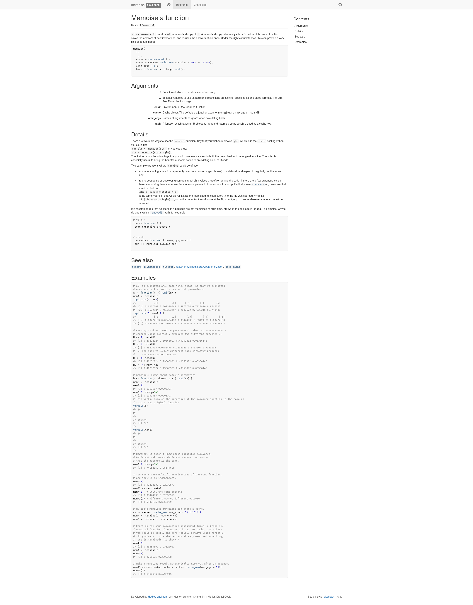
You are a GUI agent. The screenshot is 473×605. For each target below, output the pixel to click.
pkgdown (329, 596)
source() (258, 184)
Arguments (301, 25)
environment (156, 59)
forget (136, 266)
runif (165, 292)
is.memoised (152, 266)
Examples (301, 42)
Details (299, 31)
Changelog (200, 4)
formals (138, 405)
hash (178, 69)
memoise (138, 4)
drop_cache (232, 266)
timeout (168, 266)
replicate (140, 299)
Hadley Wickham (158, 596)
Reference (182, 4)
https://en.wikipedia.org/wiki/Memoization (199, 266)
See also (300, 36)
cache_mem (166, 62)
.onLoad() (157, 212)
